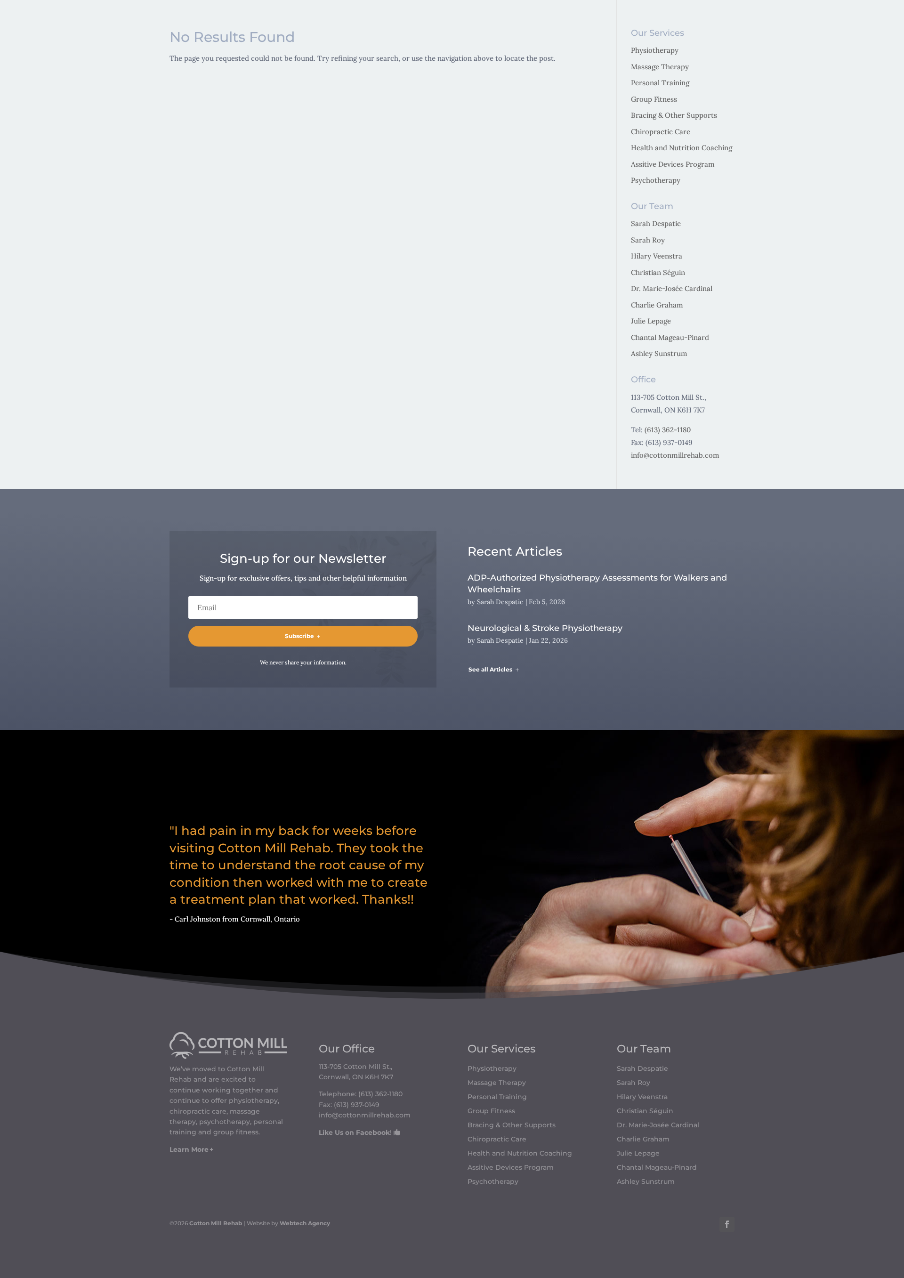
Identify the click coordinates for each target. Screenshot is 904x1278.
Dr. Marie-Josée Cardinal (671, 288)
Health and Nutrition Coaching (681, 147)
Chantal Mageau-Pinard (670, 337)
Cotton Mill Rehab (215, 1223)
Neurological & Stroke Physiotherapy (545, 628)
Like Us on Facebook (354, 1132)
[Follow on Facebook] (726, 1224)
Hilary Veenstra (656, 255)
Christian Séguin (658, 272)
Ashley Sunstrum (659, 353)
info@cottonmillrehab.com (675, 455)
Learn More (189, 1149)
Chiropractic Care (660, 131)
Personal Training (660, 82)
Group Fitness (654, 99)
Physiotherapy (654, 50)
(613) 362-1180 (668, 429)
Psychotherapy (655, 180)
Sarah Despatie (656, 223)
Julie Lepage (651, 320)
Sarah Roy (648, 239)
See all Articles (490, 669)
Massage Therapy (660, 66)
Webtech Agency (305, 1223)
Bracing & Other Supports (674, 115)
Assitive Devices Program (673, 164)
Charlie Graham (657, 304)
